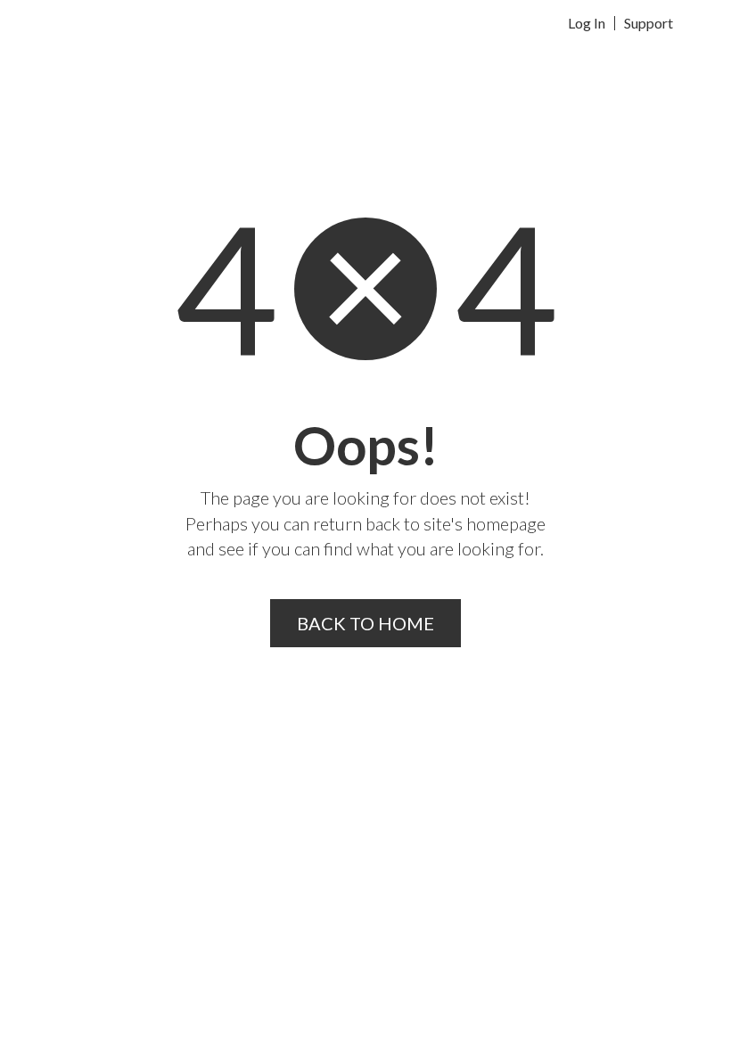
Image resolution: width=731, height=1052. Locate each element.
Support (648, 23)
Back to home (365, 623)
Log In (586, 23)
